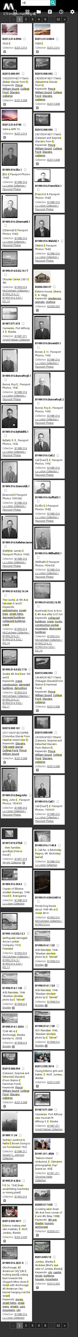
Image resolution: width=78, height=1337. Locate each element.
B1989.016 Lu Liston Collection (47, 863)
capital (57, 1272)
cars (22, 1306)
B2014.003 (53, 1283)
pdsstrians (10, 610)
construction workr (47, 625)
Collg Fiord (10, 750)
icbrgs (7, 95)
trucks (58, 621)
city (50, 1272)
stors (19, 1299)
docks (38, 1275)
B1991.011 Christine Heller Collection (47, 1177)
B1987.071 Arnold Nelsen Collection (16, 338)
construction (10, 684)
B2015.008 (21, 100)
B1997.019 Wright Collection (14, 860)
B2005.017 (53, 1231)
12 (58, 19)
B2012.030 (53, 1082)
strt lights (16, 613)
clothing (50, 302)
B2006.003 (53, 306)
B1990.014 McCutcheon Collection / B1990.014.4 (48, 921)
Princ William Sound (12, 87)
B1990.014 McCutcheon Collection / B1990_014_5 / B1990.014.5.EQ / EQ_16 (16, 636)
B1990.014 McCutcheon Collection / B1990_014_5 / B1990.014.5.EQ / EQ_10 (16, 294)
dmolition (20, 688)
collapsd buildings (13, 621)
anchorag (41, 1226)
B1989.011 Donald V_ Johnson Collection (14, 1155)
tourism (49, 1223)
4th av (52, 1219)
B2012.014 (21, 47)
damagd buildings (13, 617)
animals (40, 302)
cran (5, 624)
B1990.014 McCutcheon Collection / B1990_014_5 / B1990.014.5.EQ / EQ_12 (16, 960)
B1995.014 (21, 1196)
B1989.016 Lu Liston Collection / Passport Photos (14, 185)
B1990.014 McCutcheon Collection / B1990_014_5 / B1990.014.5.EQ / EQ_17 (16, 699)
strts (14, 1306)
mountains (41, 628)
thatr (39, 1223)
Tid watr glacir (12, 746)
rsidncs (54, 298)
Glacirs (15, 92)
